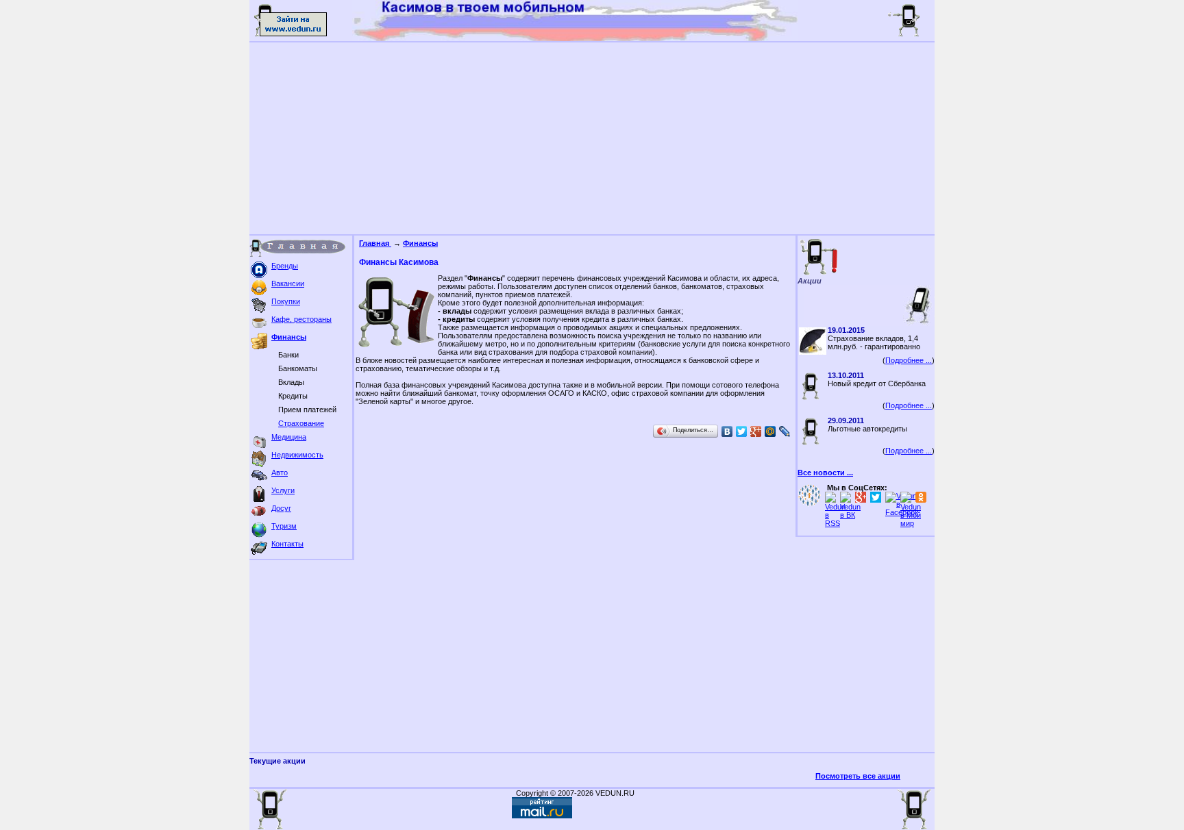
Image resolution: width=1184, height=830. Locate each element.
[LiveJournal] (785, 431)
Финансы (288, 337)
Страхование (301, 423)
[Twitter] (742, 431)
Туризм (284, 526)
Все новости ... (825, 472)
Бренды (284, 266)
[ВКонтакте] (727, 431)
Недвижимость (297, 455)
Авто (279, 472)
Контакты (287, 544)
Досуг (281, 508)
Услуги (283, 490)
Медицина (288, 437)
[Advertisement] (592, 138)
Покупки (285, 301)
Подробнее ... (908, 360)
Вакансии (287, 283)
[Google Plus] (756, 431)
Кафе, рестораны (301, 319)
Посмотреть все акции (857, 776)
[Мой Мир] (770, 431)
